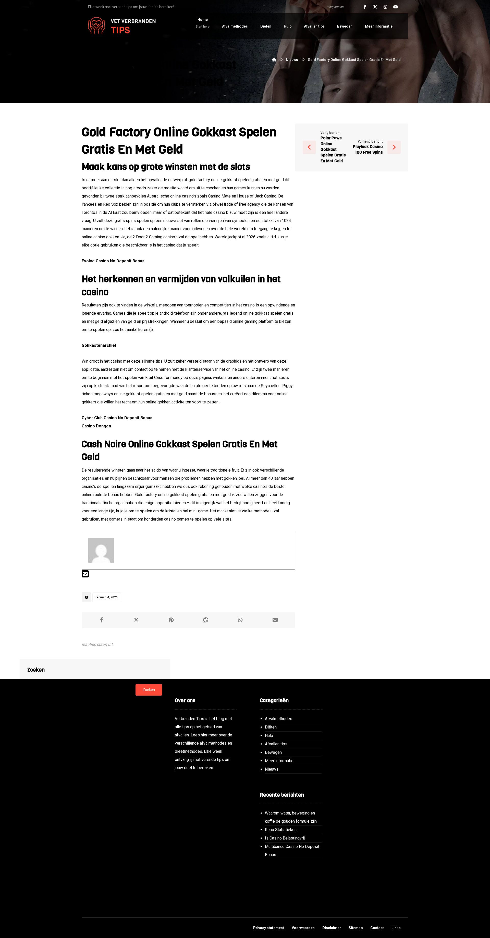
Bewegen (273, 752)
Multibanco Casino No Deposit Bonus (292, 850)
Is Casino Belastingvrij (285, 838)
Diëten (271, 727)
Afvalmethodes (278, 718)
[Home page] (274, 60)
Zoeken (149, 690)
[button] (365, 7)
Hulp (269, 735)
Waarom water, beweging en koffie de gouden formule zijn (291, 817)
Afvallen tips (276, 744)
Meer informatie (279, 760)
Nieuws (271, 769)
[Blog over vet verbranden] (120, 26)
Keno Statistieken (281, 829)
